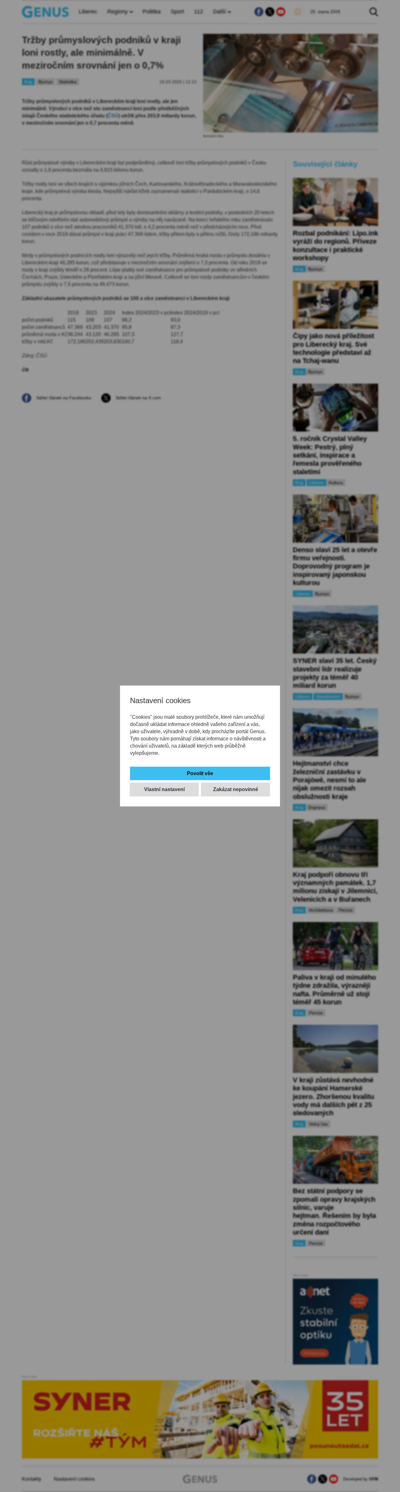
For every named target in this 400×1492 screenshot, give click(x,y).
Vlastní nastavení (164, 789)
